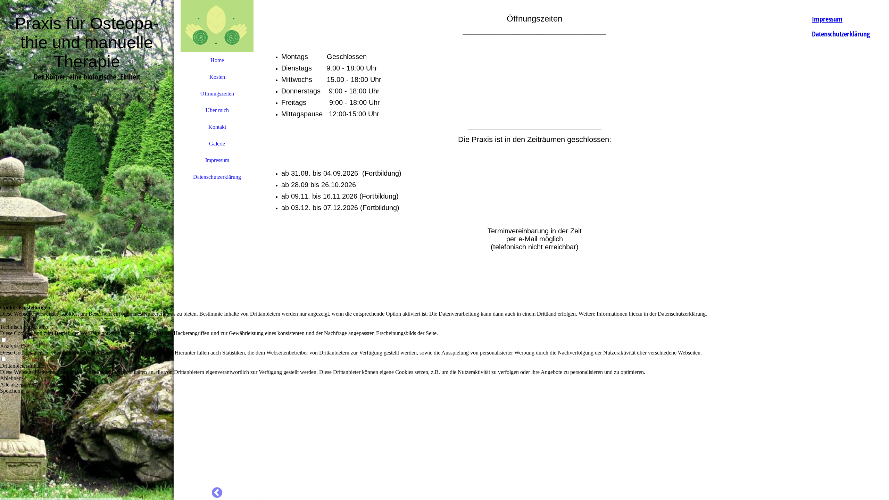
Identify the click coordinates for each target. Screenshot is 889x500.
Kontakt (217, 127)
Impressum (217, 160)
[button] (353, 378)
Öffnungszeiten (217, 94)
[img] (87, 250)
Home (217, 60)
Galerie (217, 144)
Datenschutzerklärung (217, 177)
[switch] (3, 321)
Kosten (217, 77)
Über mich (217, 110)
